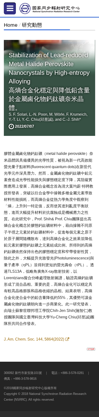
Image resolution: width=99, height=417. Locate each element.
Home (11, 25)
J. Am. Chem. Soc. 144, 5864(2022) (34, 339)
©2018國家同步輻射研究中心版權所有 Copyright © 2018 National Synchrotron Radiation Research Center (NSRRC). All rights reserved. (45, 393)
